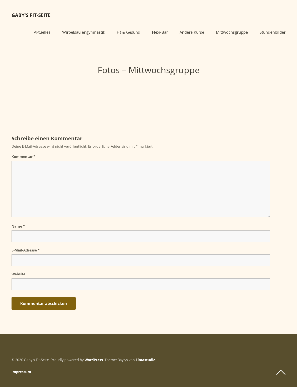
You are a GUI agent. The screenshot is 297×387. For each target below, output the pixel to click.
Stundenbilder (272, 32)
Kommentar (23, 156)
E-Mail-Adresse (26, 250)
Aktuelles (42, 32)
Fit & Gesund (128, 32)
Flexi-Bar (160, 32)
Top (280, 372)
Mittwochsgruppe (232, 32)
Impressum (21, 371)
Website (18, 274)
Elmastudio (145, 359)
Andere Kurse (192, 32)
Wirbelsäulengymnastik (83, 32)
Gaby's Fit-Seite (31, 15)
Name (18, 226)
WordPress (94, 359)
